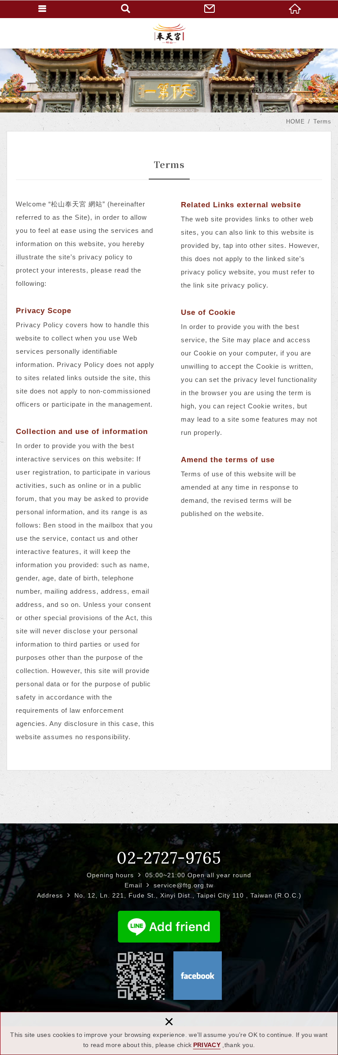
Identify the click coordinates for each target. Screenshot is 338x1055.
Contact (211, 9)
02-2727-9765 (169, 858)
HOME (296, 9)
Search (126, 9)
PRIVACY (206, 1044)
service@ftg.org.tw (183, 885)
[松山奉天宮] (169, 33)
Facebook (197, 975)
